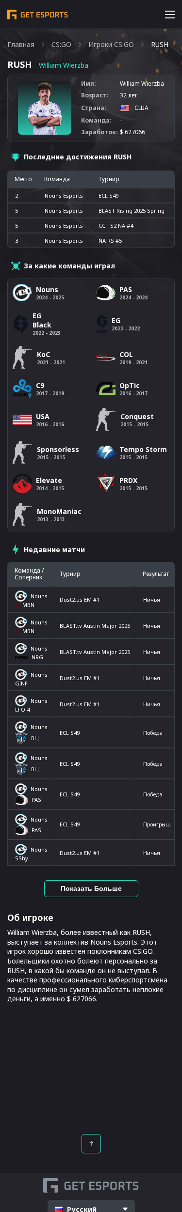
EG (116, 320)
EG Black (42, 320)
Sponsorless (58, 449)
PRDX (128, 480)
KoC (43, 354)
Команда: (96, 120)
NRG (37, 657)
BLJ (35, 738)
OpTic (129, 385)
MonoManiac (59, 511)
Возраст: (95, 95)
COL (126, 354)
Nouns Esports (64, 195)
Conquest (137, 416)
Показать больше (91, 888)
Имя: (88, 84)
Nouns (39, 596)
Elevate (49, 480)
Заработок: (99, 132)
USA (43, 416)
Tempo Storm (143, 449)
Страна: (93, 108)
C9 (40, 385)
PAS (36, 799)
